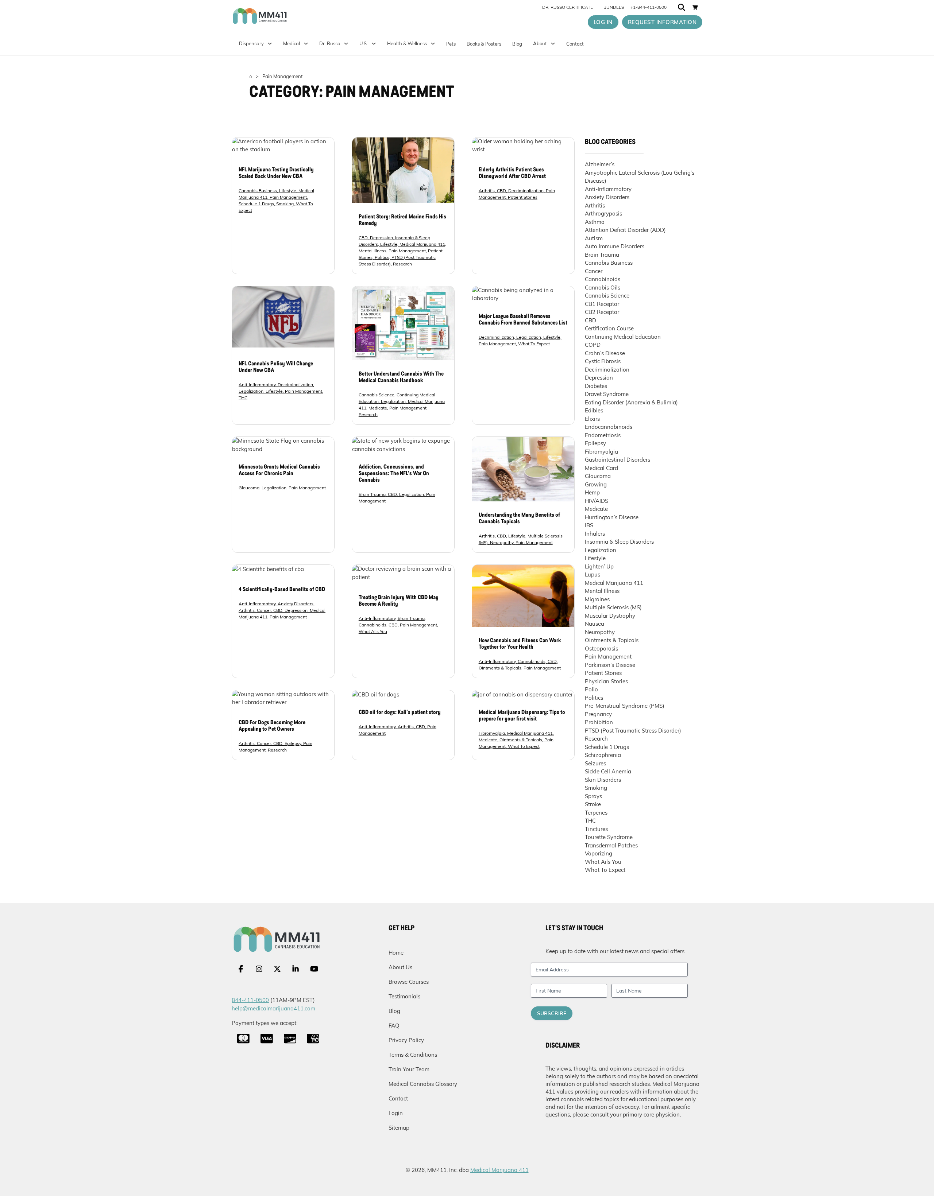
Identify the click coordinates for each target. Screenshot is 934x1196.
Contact (575, 44)
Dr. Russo (329, 43)
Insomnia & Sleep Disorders (619, 541)
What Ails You (373, 631)
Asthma (595, 221)
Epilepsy (293, 743)
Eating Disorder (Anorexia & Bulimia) (631, 402)
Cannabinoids (372, 625)
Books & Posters (484, 44)
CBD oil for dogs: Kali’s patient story (400, 712)
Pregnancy (598, 714)
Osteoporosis (601, 648)
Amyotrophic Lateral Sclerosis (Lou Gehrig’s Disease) (639, 177)
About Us (400, 967)
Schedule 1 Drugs (256, 203)
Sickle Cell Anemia (608, 771)
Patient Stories (522, 197)
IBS (589, 525)
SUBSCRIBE (551, 1013)
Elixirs (592, 418)
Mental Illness (372, 250)
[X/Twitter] (277, 969)
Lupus (592, 574)
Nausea (594, 623)
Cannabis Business (258, 190)
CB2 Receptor (602, 311)
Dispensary (251, 43)
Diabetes (596, 386)
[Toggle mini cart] (695, 7)
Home (396, 952)
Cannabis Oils (602, 287)
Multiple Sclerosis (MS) (613, 607)
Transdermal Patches (611, 845)
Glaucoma (249, 487)
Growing (596, 484)
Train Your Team (409, 1069)
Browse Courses (409, 981)
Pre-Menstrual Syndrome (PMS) (624, 705)
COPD (593, 344)
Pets (451, 44)
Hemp (592, 492)
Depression (381, 237)
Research (402, 264)
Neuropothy (501, 542)
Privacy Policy (406, 1040)
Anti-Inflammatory (257, 384)
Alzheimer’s (599, 164)
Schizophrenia (603, 755)
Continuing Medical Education (623, 336)
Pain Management (288, 197)
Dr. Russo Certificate (567, 7)
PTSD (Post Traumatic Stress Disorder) (633, 730)
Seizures (595, 763)
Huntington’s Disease (611, 517)
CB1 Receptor (602, 303)
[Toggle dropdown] (373, 43)
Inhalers (595, 533)
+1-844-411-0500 (648, 7)
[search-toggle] (681, 7)
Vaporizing (598, 853)
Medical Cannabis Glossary (423, 1083)
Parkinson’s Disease (610, 664)
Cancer (264, 610)
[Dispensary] (269, 43)
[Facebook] (241, 969)
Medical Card (601, 468)
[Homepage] (291, 16)
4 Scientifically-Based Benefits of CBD (282, 590)
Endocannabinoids (608, 426)
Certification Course (609, 328)
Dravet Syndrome (607, 394)
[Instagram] (259, 969)
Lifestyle (287, 190)
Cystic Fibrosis (603, 361)
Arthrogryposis (603, 213)
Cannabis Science (376, 394)
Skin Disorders (603, 779)
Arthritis (487, 190)
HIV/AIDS (596, 500)
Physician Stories (606, 681)
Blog (517, 44)
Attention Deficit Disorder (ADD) (625, 229)
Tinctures (596, 829)
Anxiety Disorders (295, 603)
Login (396, 1113)
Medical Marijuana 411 (422, 244)
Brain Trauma (372, 494)
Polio (591, 689)
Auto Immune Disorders (614, 246)
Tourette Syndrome (609, 837)
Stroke (593, 804)
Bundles (613, 7)
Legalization (251, 391)
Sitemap (399, 1127)
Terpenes (596, 812)
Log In (603, 22)
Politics (382, 257)
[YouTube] (314, 969)
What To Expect (534, 343)
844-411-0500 (250, 1000)
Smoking (285, 203)
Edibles (594, 410)
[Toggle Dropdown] (306, 43)
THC (243, 397)
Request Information (662, 22)
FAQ (394, 1025)
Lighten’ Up (599, 566)
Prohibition (599, 722)
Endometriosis (603, 435)
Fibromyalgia (492, 733)
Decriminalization (526, 190)
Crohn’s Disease (605, 353)
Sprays (593, 796)
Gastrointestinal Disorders (617, 459)
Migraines (597, 599)
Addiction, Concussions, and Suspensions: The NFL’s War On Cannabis (394, 474)
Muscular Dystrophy (610, 615)
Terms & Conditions (413, 1054)
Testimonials (404, 996)
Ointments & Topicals (500, 668)
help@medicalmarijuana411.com (273, 1008)
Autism (594, 238)
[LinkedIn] (295, 969)
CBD (363, 237)
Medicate (377, 408)
